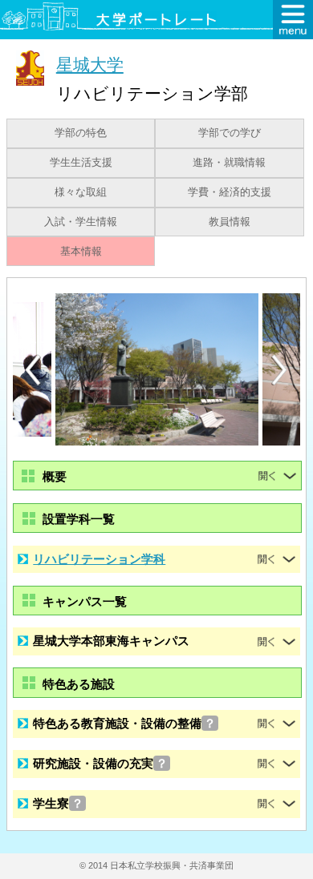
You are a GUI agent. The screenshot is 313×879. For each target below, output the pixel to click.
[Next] (280, 370)
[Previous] (33, 370)
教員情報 (229, 222)
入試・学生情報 (80, 222)
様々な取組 (81, 192)
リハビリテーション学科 (99, 559)
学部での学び (229, 133)
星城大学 (90, 64)
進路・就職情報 (229, 162)
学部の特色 (81, 133)
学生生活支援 (81, 162)
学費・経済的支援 (229, 192)
